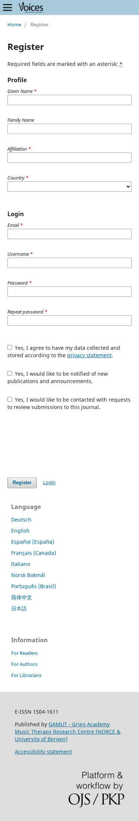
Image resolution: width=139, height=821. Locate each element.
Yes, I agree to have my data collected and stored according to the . (63, 351)
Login (49, 482)
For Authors (24, 664)
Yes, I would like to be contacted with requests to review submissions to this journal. (69, 403)
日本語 (19, 608)
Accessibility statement (43, 751)
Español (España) (32, 541)
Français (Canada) (33, 552)
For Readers (24, 653)
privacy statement (89, 355)
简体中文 (21, 597)
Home (14, 24)
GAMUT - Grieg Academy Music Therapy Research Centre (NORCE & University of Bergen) (67, 732)
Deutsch (21, 519)
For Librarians (26, 675)
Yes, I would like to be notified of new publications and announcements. (57, 377)
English (20, 530)
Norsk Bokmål (28, 575)
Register (22, 482)
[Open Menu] (7, 7)
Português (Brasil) (33, 586)
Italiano (20, 563)
